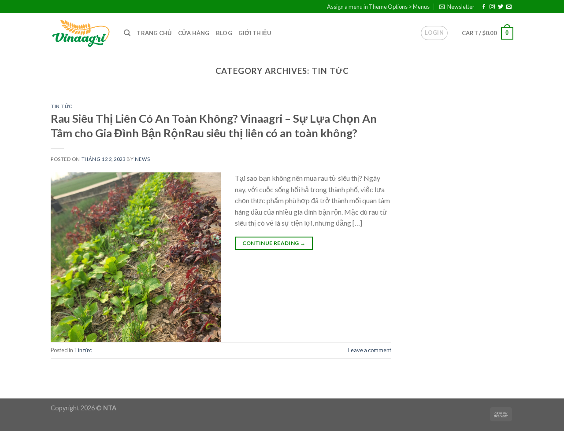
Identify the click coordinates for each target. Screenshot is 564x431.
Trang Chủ (154, 33)
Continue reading (274, 243)
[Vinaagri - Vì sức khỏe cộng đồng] (81, 33)
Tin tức (62, 106)
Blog (224, 33)
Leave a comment (369, 350)
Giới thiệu (254, 33)
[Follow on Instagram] (492, 7)
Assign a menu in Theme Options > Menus (378, 6)
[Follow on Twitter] (500, 7)
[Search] (127, 33)
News (142, 159)
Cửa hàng (194, 33)
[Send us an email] (509, 7)
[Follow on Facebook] (483, 7)
